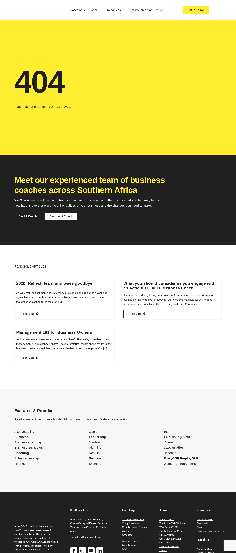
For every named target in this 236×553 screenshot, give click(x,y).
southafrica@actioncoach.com (86, 537)
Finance (20, 463)
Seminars (127, 535)
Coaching (21, 453)
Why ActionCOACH (169, 527)
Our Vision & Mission (170, 538)
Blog (199, 527)
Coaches (170, 453)
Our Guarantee (167, 535)
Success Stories (130, 541)
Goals (93, 431)
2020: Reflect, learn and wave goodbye (54, 283)
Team (167, 431)
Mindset (94, 442)
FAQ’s (125, 548)
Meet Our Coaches (169, 546)
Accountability (24, 431)
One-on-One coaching (133, 519)
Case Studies (174, 447)
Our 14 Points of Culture (172, 531)
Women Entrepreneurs (180, 463)
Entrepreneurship (26, 458)
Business (21, 437)
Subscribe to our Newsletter (211, 531)
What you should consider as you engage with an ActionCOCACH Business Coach (169, 285)
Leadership (97, 437)
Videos (168, 442)
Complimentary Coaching (135, 527)
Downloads (202, 523)
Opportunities (204, 549)
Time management (177, 437)
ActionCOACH (166, 519)
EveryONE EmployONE (181, 458)
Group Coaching (130, 523)
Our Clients (165, 542)
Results (94, 453)
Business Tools (205, 519)
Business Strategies (28, 447)
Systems (95, 463)
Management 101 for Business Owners (54, 332)
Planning (95, 447)
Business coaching (27, 442)
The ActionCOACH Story (172, 523)
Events (163, 550)
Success (95, 458)
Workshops (128, 531)
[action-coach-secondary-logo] (31, 507)
